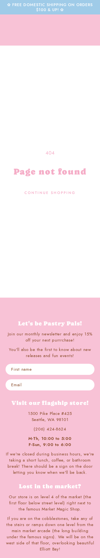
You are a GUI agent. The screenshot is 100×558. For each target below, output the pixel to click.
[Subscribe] (88, 384)
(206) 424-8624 (50, 429)
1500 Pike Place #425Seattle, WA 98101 (50, 416)
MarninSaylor (50, 30)
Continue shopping (50, 192)
